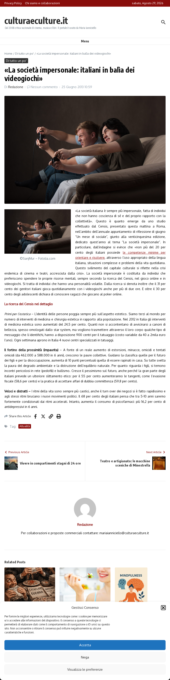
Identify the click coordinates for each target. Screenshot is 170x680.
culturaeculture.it (36, 20)
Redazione (15, 87)
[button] (163, 607)
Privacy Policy (13, 3)
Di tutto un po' (24, 53)
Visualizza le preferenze (85, 669)
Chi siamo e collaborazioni (42, 3)
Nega (85, 657)
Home (8, 53)
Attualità (24, 426)
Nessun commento (44, 87)
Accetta (85, 645)
